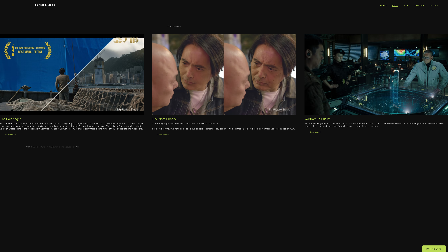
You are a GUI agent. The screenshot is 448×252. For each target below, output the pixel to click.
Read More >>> (11, 134)
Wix (77, 147)
